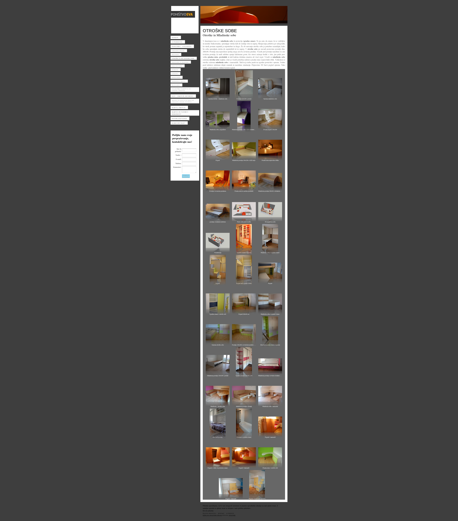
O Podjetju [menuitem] (230, 513)
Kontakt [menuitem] (221, 513)
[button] (218, 84)
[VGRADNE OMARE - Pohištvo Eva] (183, 14)
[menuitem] (185, 38)
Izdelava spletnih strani (212, 515)
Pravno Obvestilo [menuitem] (209, 513)
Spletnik (232, 515)
